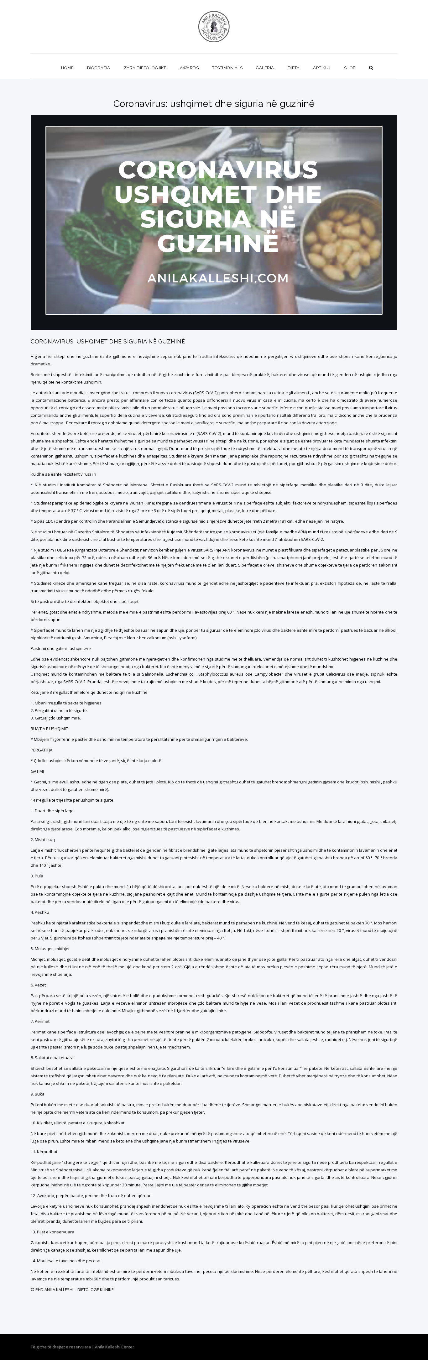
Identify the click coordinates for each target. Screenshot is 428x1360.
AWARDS (189, 67)
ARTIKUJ (322, 67)
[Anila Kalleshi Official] (214, 26)
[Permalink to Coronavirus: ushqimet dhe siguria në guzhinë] (214, 328)
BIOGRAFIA (98, 67)
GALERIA (265, 67)
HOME (67, 67)
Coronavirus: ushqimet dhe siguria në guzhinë (108, 341)
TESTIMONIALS (227, 67)
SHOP (350, 67)
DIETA (294, 67)
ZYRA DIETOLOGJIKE (145, 67)
